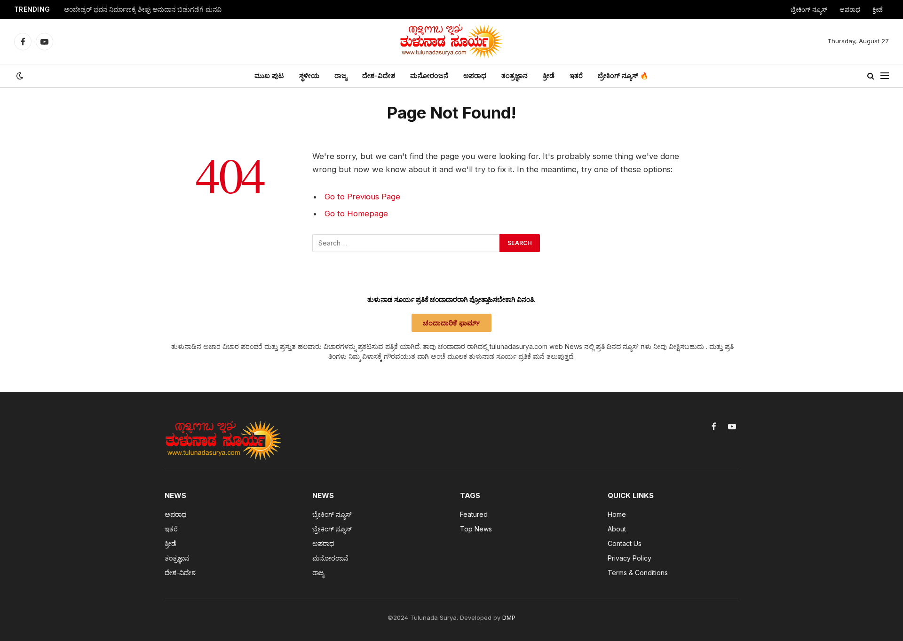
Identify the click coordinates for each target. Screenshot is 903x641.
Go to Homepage (356, 213)
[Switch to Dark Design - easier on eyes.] (19, 75)
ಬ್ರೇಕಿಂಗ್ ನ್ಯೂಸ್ (809, 9)
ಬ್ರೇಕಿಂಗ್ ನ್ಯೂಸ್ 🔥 (623, 75)
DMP (508, 617)
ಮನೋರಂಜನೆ (429, 75)
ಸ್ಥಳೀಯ (309, 75)
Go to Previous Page (362, 196)
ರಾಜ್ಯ (340, 75)
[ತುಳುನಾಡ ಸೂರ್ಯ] (451, 41)
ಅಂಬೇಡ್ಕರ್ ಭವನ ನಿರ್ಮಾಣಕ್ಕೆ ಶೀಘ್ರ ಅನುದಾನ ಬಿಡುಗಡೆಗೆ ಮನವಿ (143, 9)
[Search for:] (406, 243)
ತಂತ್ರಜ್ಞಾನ (514, 75)
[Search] (870, 76)
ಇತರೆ (576, 75)
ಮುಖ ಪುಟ (269, 75)
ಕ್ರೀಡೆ (877, 9)
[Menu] (884, 76)
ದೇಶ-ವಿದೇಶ (378, 75)
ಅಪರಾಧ (850, 9)
